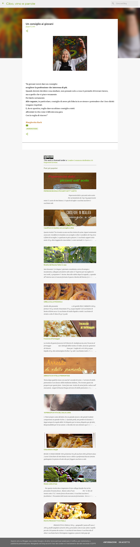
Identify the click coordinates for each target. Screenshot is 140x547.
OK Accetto (124, 542)
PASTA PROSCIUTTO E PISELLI (55, 521)
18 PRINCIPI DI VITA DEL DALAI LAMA (57, 413)
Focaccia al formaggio (52, 339)
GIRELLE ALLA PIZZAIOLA (53, 302)
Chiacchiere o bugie (51, 449)
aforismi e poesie (32, 128)
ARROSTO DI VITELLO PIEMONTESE (57, 376)
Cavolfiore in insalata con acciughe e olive (59, 228)
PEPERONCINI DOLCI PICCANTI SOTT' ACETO (60, 191)
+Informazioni (109, 542)
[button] (27, 31)
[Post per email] (27, 126)
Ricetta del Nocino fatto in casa (55, 265)
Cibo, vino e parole (20, 3)
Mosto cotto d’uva (50, 484)
